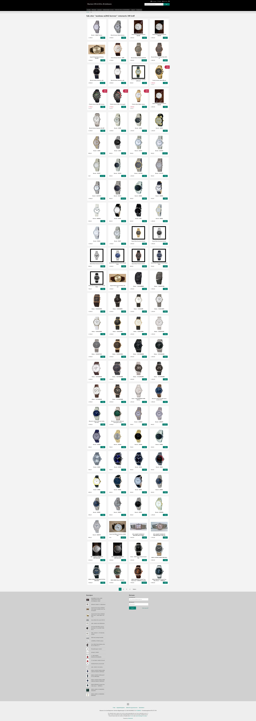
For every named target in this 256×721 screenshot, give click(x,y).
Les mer (132, 715)
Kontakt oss (139, 9)
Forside (88, 9)
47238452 (138, 710)
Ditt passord (131, 602)
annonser (100, 9)
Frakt (114, 707)
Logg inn (133, 9)
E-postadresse (132, 597)
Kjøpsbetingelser (121, 707)
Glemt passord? (145, 608)
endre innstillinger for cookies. (141, 715)
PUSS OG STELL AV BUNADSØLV (122, 9)
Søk (166, 4)
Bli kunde (94, 9)
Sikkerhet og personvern (132, 707)
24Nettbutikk (130, 718)
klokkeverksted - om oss (108, 9)
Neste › (134, 589)
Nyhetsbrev (141, 707)
